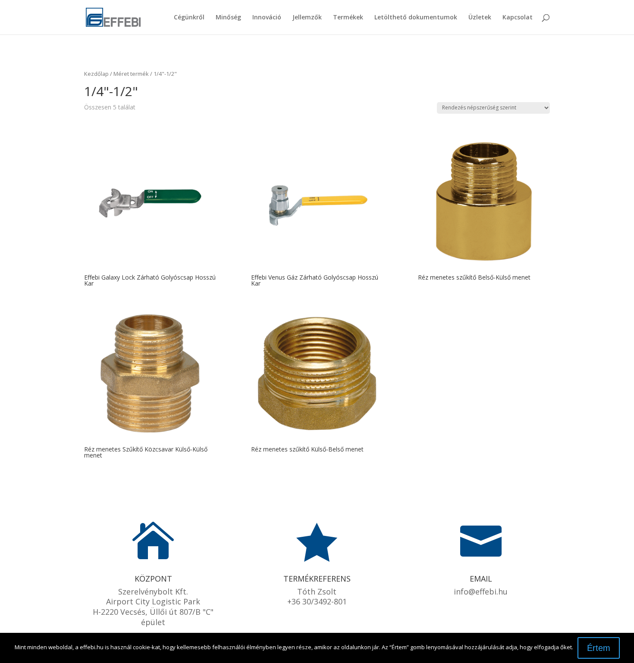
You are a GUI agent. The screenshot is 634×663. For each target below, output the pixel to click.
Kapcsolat (517, 17)
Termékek (348, 17)
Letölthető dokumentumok (415, 17)
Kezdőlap (96, 74)
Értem (598, 648)
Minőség (228, 17)
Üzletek (479, 17)
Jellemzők (307, 17)
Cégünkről (189, 17)
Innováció (266, 17)
